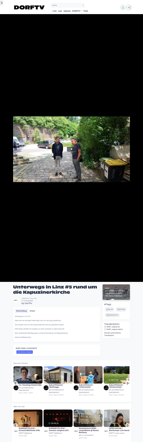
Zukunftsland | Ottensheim (86, 386)
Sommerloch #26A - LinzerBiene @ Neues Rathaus (89, 430)
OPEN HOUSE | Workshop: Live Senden (120, 429)
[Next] (127, 383)
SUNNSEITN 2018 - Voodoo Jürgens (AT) (59, 429)
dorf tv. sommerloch (86, 435)
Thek (85, 11)
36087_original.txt (113, 327)
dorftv (28, 303)
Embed (32, 311)
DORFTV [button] (76, 11)
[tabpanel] (56, 327)
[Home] (29, 7)
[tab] (21, 311)
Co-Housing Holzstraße (30, 385)
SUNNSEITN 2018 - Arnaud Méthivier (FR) (29, 429)
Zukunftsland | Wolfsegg (56, 386)
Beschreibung (21, 311)
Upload (67, 11)
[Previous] (15, 383)
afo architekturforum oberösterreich (115, 291)
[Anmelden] (128, 7)
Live (55, 11)
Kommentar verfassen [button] (24, 352)
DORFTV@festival (25, 433)
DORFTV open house (116, 433)
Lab (60, 11)
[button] (123, 7)
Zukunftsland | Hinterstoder (116, 386)
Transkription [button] (111, 324)
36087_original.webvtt (114, 329)
